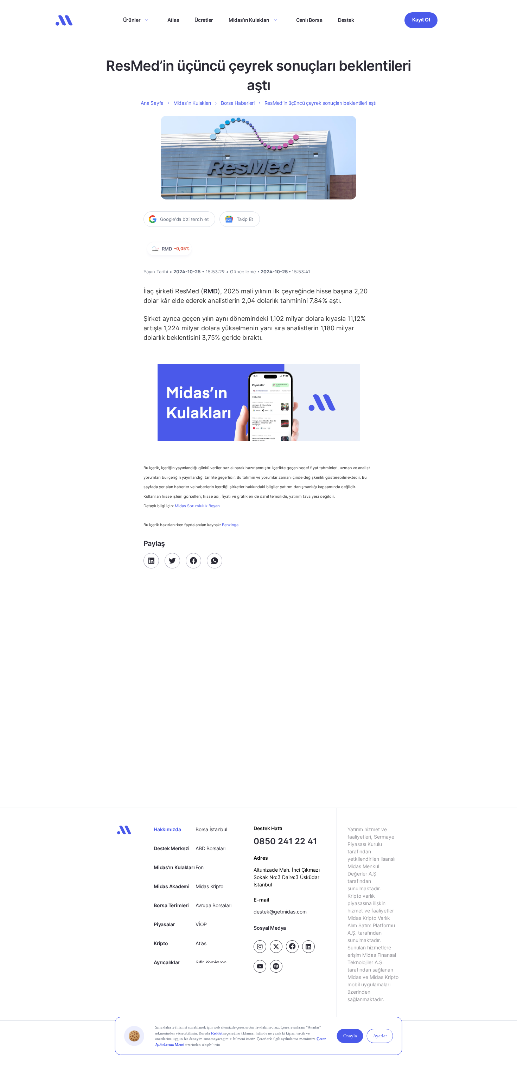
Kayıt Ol (421, 20)
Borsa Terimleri (171, 905)
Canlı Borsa (309, 20)
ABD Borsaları (210, 848)
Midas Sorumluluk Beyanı (198, 506)
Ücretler (203, 20)
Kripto (161, 943)
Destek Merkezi (171, 848)
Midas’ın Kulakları (249, 20)
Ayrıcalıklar (167, 962)
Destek (346, 20)
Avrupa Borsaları (213, 905)
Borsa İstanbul (211, 829)
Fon (199, 867)
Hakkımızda (167, 829)
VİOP (201, 924)
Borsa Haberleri (238, 103)
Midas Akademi (171, 886)
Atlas (173, 20)
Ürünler (132, 20)
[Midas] (64, 20)
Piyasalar (164, 924)
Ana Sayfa (152, 103)
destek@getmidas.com (280, 911)
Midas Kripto (209, 886)
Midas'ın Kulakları (174, 867)
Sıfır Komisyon (211, 962)
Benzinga (230, 524)
